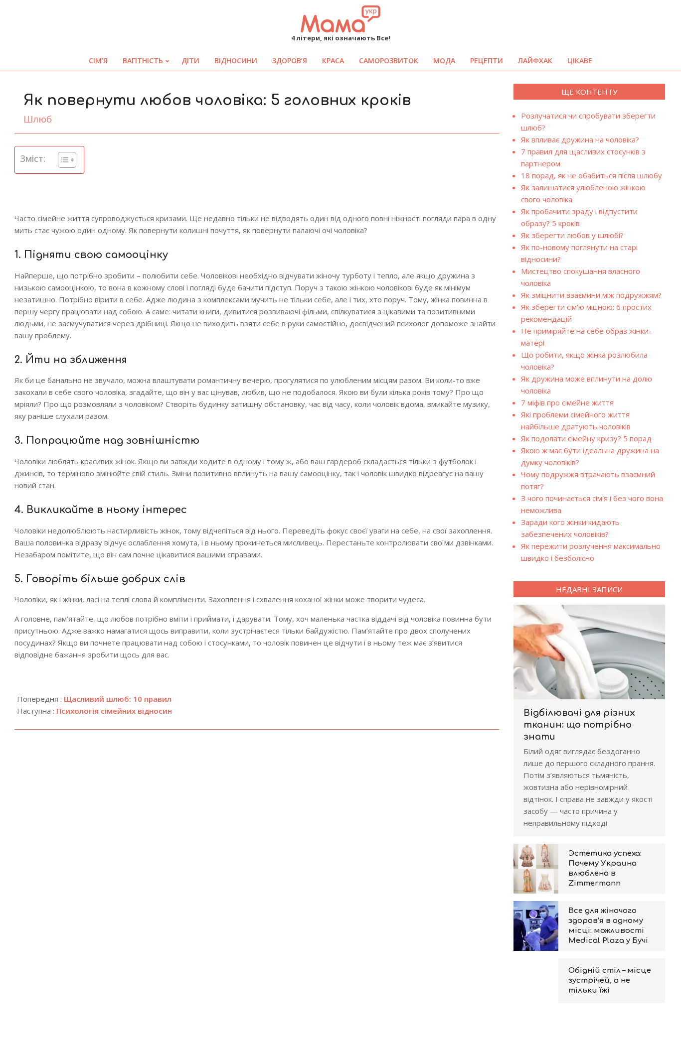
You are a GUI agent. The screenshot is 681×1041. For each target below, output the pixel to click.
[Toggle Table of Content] (62, 159)
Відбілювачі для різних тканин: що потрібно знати (579, 725)
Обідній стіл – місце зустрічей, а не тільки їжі (609, 980)
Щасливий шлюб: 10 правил (117, 699)
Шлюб (37, 119)
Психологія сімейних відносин (114, 711)
